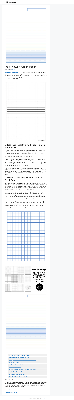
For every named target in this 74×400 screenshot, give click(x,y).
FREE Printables (10, 2)
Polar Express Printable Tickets (16, 364)
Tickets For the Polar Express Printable (18, 376)
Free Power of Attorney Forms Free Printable (19, 355)
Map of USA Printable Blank (15, 362)
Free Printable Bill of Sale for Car (12, 392)
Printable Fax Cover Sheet (15, 367)
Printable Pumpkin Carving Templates (17, 371)
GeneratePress (44, 398)
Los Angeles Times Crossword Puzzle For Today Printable (22, 360)
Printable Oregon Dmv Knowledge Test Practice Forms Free (22, 369)
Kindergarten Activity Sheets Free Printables (19, 357)
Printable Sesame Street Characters (17, 374)
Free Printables (9, 389)
